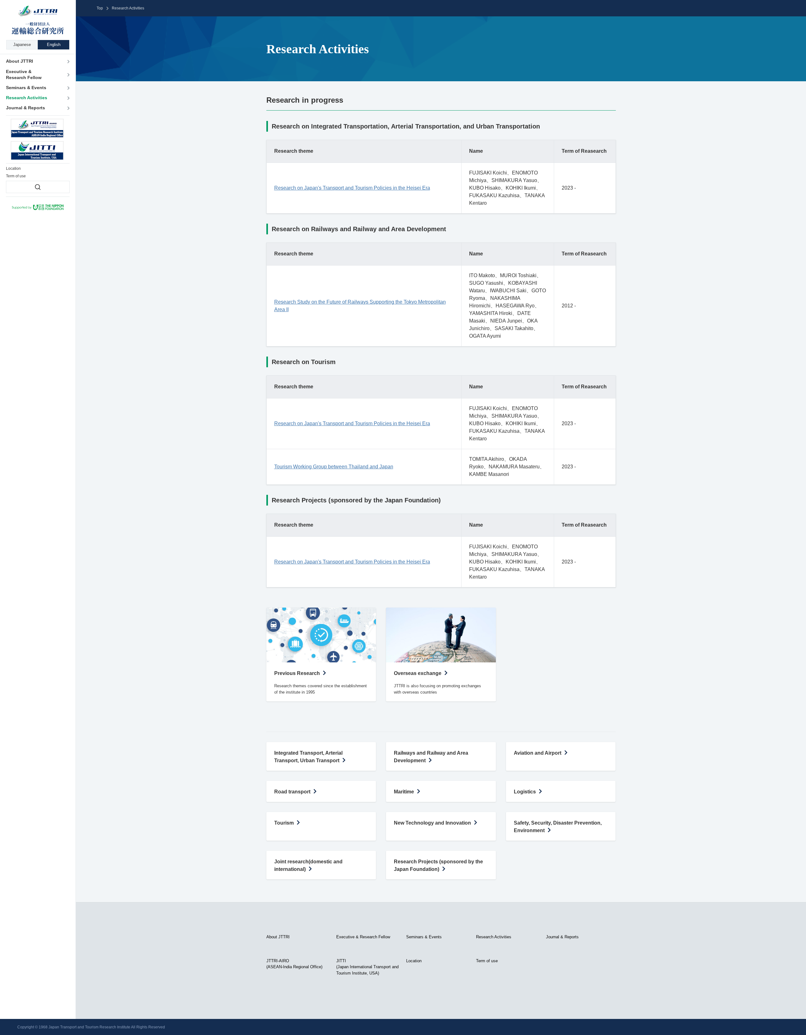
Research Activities (493, 937)
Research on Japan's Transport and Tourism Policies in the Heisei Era (352, 188)
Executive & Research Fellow (363, 937)
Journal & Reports (562, 937)
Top (100, 8)
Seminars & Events (424, 937)
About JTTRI (278, 937)
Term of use (487, 960)
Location (414, 960)
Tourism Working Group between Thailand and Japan (333, 466)
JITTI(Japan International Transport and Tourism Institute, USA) (367, 966)
